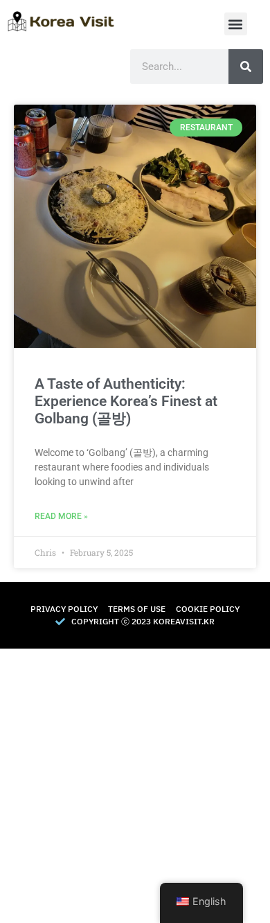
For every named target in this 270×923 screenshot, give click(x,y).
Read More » (61, 516)
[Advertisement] (135, 784)
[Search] (245, 66)
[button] (235, 23)
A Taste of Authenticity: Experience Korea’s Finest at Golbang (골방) (126, 401)
